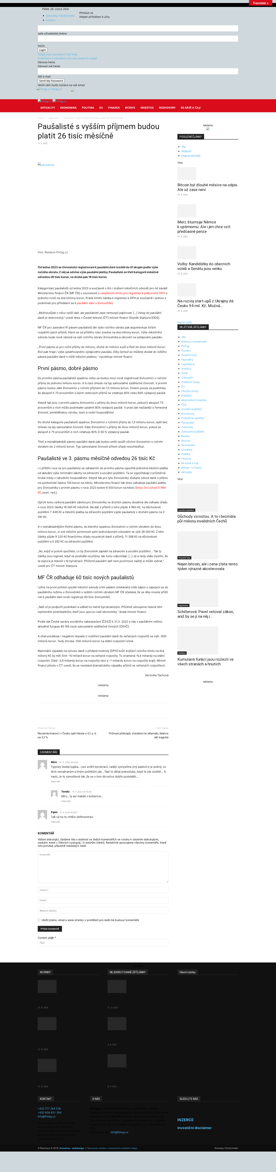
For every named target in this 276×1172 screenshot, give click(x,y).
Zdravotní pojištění (192, 431)
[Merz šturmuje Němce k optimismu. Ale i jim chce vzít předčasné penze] (207, 210)
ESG (183, 404)
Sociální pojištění (191, 409)
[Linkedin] (98, 152)
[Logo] (45, 101)
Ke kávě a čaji (191, 107)
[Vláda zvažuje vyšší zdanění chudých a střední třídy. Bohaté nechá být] (138, 1060)
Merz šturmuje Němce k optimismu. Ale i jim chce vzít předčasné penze (203, 227)
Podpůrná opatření (192, 418)
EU (101, 107)
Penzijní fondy (190, 391)
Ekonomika (68, 107)
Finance (114, 107)
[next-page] (180, 676)
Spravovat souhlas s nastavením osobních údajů (112, 1148)
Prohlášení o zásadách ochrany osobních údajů (67, 58)
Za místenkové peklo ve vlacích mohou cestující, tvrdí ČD (135, 1037)
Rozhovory (167, 107)
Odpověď (55, 781)
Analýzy (186, 368)
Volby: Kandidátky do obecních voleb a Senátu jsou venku (203, 266)
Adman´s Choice (191, 467)
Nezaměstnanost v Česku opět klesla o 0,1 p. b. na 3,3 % (67, 735)
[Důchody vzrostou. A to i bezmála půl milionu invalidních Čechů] (207, 498)
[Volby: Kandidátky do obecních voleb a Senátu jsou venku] (207, 252)
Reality (185, 436)
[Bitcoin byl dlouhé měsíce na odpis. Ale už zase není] (207, 173)
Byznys (130, 107)
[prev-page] (178, 676)
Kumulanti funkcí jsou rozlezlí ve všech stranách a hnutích (205, 661)
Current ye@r (47, 937)
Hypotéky (187, 359)
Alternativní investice (194, 400)
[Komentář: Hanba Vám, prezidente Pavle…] (138, 986)
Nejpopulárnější (190, 155)
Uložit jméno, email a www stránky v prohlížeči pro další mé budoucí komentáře (90, 920)
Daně (184, 373)
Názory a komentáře (194, 341)
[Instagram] (88, 9)
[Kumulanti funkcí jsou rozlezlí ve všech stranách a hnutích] (207, 641)
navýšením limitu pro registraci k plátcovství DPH (132, 293)
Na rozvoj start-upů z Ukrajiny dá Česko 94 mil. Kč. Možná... (205, 303)
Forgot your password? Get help (58, 54)
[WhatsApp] (90, 152)
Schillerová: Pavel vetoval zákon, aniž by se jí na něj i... (205, 614)
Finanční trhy (189, 355)
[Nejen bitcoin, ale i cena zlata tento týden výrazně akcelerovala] (207, 545)
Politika (88, 107)
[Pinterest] (81, 152)
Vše (183, 146)
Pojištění (186, 395)
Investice (147, 107)
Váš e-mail (44, 76)
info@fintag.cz (47, 1116)
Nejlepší (186, 151)
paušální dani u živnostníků (95, 303)
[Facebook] (85, 9)
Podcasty (187, 427)
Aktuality (47, 107)
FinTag (185, 346)
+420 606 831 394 (49, 1112)
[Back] (97, 9)
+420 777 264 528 (49, 1108)
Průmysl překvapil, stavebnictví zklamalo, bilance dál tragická (138, 735)
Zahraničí (187, 377)
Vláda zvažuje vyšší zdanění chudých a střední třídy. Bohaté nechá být (134, 1077)
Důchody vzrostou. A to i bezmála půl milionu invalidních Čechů (206, 518)
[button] (233, 105)
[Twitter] (90, 9)
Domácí (186, 350)
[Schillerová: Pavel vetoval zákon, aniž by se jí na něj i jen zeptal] (207, 593)
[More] (107, 152)
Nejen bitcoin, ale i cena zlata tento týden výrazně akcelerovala (207, 566)
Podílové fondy (190, 382)
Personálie (187, 422)
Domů (41, 117)
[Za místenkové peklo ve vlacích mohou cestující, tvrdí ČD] (138, 1023)
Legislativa (53, 117)
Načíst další (184, 322)
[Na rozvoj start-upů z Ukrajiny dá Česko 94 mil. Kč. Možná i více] (207, 289)
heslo (41, 45)
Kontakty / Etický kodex (60, 15)
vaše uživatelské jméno (52, 33)
